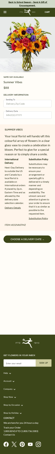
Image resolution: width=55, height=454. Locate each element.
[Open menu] (5, 12)
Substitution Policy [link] (38, 218)
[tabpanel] (27, 44)
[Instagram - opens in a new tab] (39, 444)
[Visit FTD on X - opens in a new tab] (15, 444)
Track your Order (12, 427)
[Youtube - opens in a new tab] (31, 444)
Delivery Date (12, 111)
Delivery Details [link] (13, 207)
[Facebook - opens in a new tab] (7, 444)
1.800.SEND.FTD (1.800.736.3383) (21, 431)
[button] (5, 12)
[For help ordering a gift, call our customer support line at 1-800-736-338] (27, 12)
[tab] (27, 44)
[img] (27, 44)
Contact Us (9, 434)
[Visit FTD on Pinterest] (23, 444)
